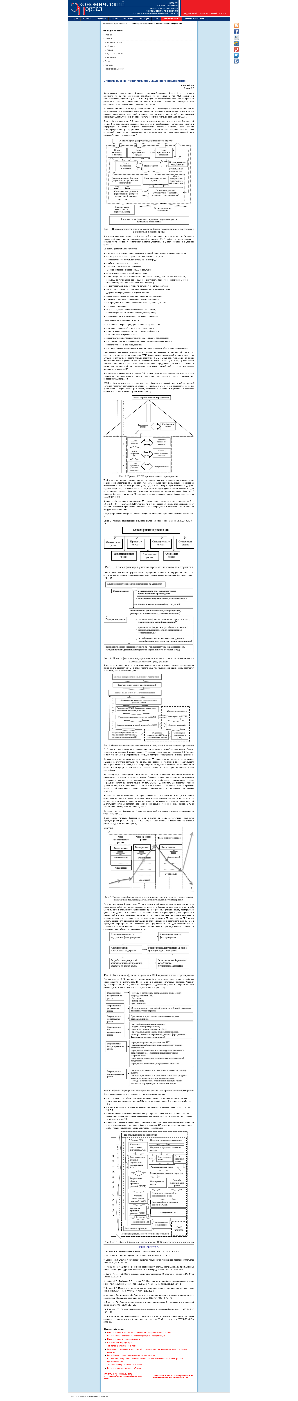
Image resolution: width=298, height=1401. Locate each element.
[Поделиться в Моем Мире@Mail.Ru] (236, 43)
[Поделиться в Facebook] (236, 31)
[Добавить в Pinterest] (236, 49)
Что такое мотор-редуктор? (119, 1343)
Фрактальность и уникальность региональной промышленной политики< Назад (123, 1376)
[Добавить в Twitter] (236, 55)
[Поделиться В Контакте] (236, 61)
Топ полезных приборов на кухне (121, 1346)
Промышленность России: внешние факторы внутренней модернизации (139, 1332)
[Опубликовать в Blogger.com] (236, 25)
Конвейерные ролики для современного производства (131, 1355)
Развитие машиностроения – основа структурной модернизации (136, 1336)
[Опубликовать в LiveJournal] (236, 37)
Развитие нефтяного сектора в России (124, 1368)
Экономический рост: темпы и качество (124, 1365)
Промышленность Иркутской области (123, 1339)
